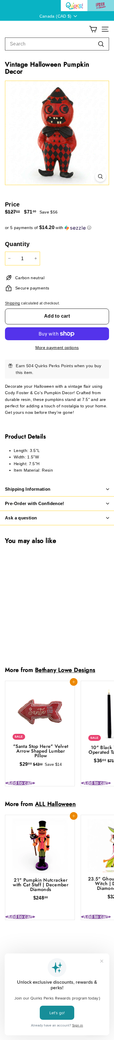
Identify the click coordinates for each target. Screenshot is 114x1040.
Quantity (17, 244)
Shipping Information (28, 489)
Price (12, 204)
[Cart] (93, 29)
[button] (57, 228)
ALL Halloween (55, 804)
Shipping (12, 303)
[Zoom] (100, 176)
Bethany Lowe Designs (65, 670)
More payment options (57, 347)
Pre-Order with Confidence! (34, 503)
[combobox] (57, 44)
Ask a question (21, 517)
